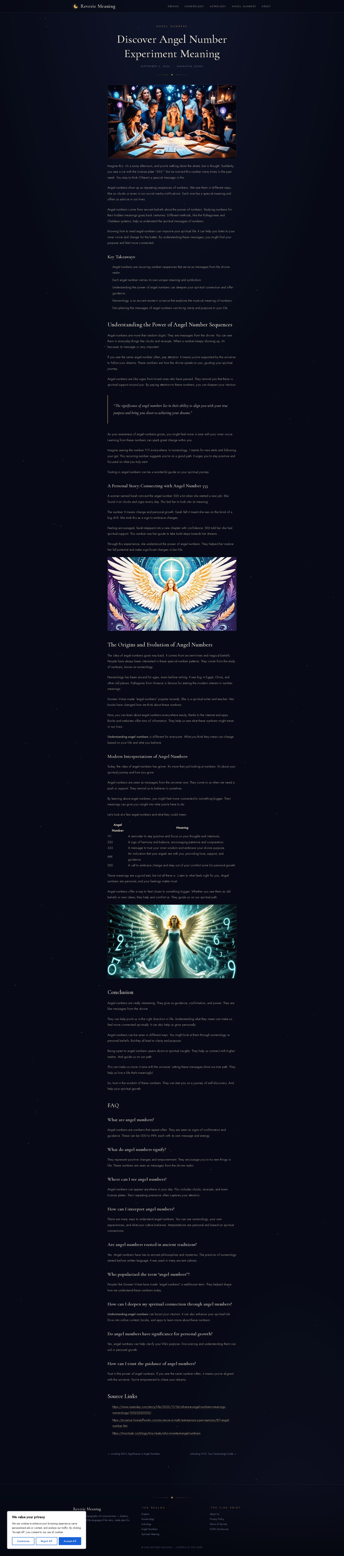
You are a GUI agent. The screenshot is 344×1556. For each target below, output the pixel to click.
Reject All (46, 1541)
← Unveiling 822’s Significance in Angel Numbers (134, 1454)
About (266, 6)
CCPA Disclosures (219, 1529)
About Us (214, 1514)
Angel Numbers (244, 6)
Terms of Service (218, 1524)
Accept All (70, 1541)
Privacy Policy (217, 1519)
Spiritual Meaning (150, 1534)
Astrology (218, 6)
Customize (23, 1541)
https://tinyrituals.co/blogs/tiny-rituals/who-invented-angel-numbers (156, 1433)
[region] (46, 1530)
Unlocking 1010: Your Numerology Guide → (213, 1454)
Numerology (194, 6)
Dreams (173, 6)
